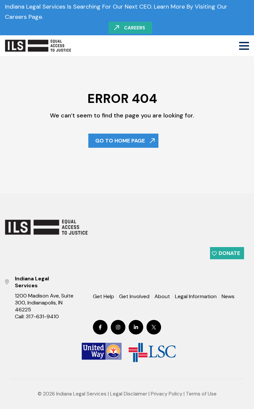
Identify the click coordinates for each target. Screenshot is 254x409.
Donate (229, 253)
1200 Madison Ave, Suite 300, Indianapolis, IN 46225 (44, 302)
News (228, 297)
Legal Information (196, 296)
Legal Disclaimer (128, 394)
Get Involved (134, 296)
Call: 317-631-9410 (37, 316)
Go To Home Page (120, 140)
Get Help (103, 296)
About (162, 296)
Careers (134, 28)
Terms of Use (201, 394)
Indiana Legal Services (81, 394)
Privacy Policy (166, 394)
